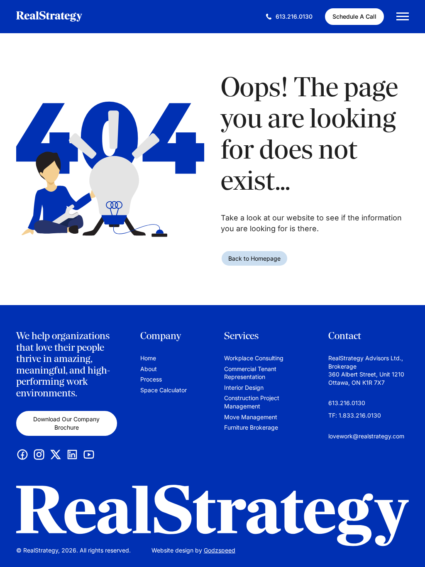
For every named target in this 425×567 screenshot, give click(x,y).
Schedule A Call (354, 16)
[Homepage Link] (212, 516)
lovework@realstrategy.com (366, 436)
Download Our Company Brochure (66, 423)
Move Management (250, 416)
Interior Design (244, 387)
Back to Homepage (254, 258)
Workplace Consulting (253, 358)
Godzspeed (219, 550)
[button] (410, 548)
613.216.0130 (346, 402)
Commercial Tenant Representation (250, 373)
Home (148, 358)
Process (151, 379)
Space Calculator (163, 389)
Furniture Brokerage (251, 427)
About (148, 368)
